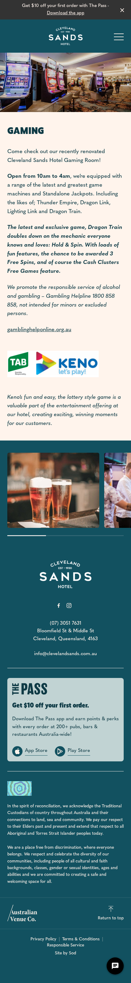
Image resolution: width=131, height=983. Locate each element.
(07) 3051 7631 (65, 623)
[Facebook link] (58, 605)
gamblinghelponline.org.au (39, 330)
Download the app (65, 13)
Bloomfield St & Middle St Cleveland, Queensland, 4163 (65, 635)
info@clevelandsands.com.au (65, 653)
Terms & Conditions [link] (81, 939)
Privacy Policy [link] (43, 939)
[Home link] (66, 36)
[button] (119, 38)
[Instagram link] (68, 605)
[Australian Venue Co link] (22, 913)
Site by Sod (65, 953)
